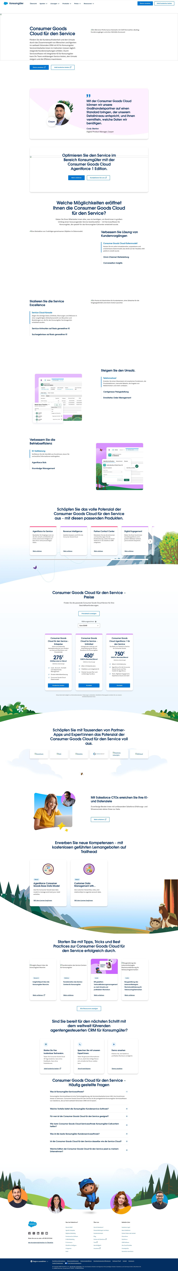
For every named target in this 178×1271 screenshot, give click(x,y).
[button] (150, 541)
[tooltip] (95, 621)
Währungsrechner (88, 621)
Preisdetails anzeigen (89, 613)
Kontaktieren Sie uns (97, 178)
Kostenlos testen (58, 685)
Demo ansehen (38, 67)
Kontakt (89, 685)
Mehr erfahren (76, 178)
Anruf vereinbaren (84, 1069)
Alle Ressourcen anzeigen (89, 1009)
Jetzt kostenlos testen (61, 67)
